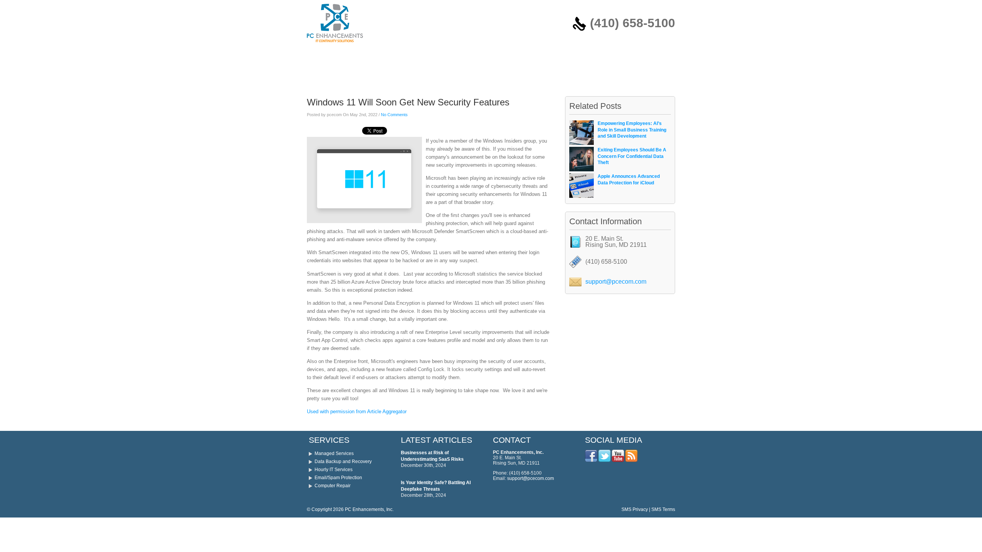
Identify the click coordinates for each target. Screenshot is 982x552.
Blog (447, 55)
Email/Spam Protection (338, 477)
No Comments (394, 114)
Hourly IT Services (334, 469)
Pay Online (387, 55)
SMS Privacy (634, 509)
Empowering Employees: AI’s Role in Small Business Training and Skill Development (632, 130)
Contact (476, 55)
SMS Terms (663, 509)
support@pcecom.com (615, 281)
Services (349, 55)
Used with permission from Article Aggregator (357, 411)
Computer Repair (333, 485)
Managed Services (334, 453)
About (420, 55)
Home (319, 55)
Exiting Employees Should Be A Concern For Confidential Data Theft (632, 156)
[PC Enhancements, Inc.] (335, 44)
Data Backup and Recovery (343, 461)
